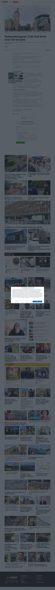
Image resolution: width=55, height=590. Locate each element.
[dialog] (27, 295)
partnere (15, 293)
